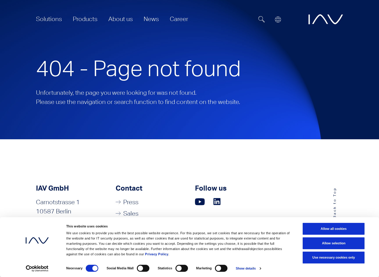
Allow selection (333, 243)
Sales (130, 213)
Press (130, 202)
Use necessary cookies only (333, 257)
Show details (246, 268)
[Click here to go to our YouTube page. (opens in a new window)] (200, 202)
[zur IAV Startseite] (325, 19)
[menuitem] (49, 18)
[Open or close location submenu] (278, 19)
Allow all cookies (334, 229)
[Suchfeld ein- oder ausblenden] (261, 19)
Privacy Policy (156, 254)
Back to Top (335, 202)
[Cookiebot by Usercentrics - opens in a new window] (37, 268)
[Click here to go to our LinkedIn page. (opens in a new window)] (217, 202)
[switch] (143, 268)
